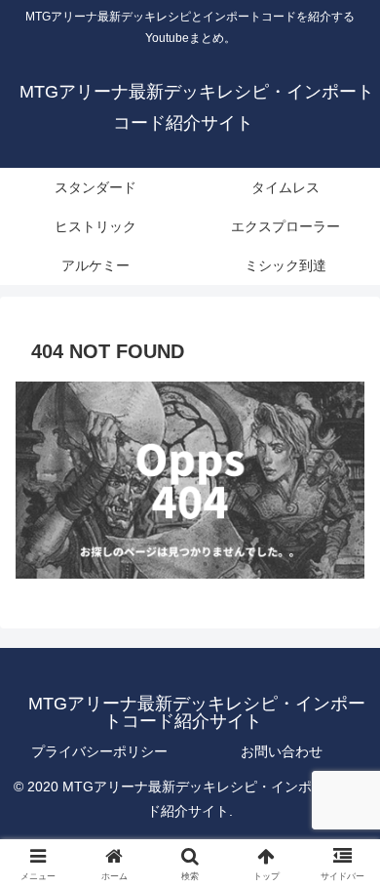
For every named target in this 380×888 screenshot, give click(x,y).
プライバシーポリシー (99, 751)
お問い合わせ (282, 751)
